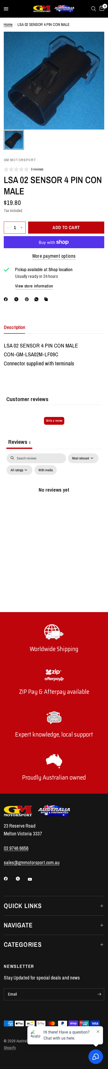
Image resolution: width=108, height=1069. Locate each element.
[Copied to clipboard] (47, 299)
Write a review (54, 421)
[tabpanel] (54, 500)
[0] (101, 9)
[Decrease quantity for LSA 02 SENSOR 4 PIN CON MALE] (8, 227)
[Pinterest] (28, 299)
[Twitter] (21, 878)
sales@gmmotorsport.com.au (32, 862)
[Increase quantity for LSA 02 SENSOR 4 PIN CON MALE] (21, 227)
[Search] (93, 9)
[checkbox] (45, 470)
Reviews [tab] (19, 442)
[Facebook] (7, 299)
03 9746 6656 (16, 848)
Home (8, 24)
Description (14, 327)
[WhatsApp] (37, 299)
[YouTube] (33, 879)
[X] (17, 299)
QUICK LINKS (23, 905)
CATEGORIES (23, 944)
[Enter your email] (99, 994)
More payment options (54, 256)
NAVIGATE (18, 925)
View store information (34, 286)
